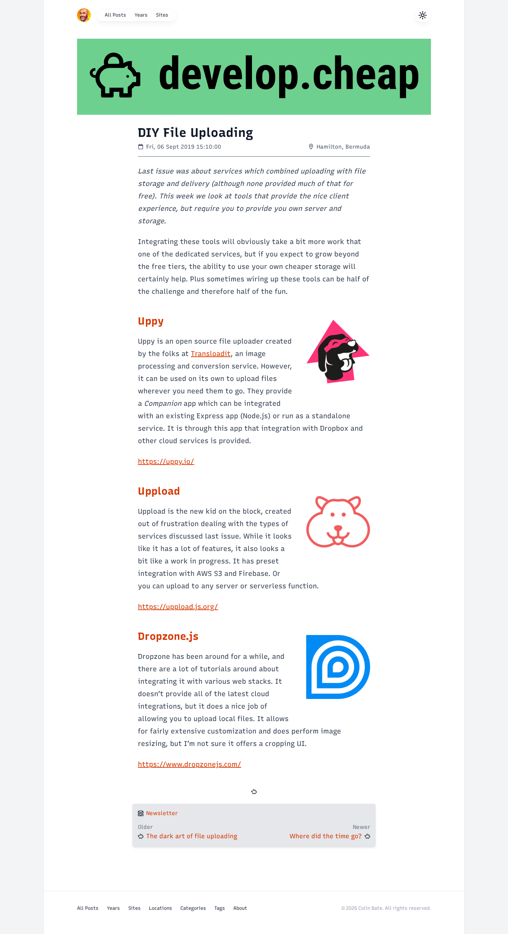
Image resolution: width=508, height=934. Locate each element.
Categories (193, 908)
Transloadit (211, 353)
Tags (219, 908)
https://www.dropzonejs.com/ (189, 764)
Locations (160, 908)
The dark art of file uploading (191, 836)
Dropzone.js (168, 636)
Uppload (159, 491)
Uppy (151, 321)
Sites (162, 15)
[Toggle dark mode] (422, 15)
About (240, 908)
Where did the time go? (326, 836)
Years (141, 15)
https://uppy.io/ (166, 461)
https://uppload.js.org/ (178, 607)
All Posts (115, 15)
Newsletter (162, 813)
